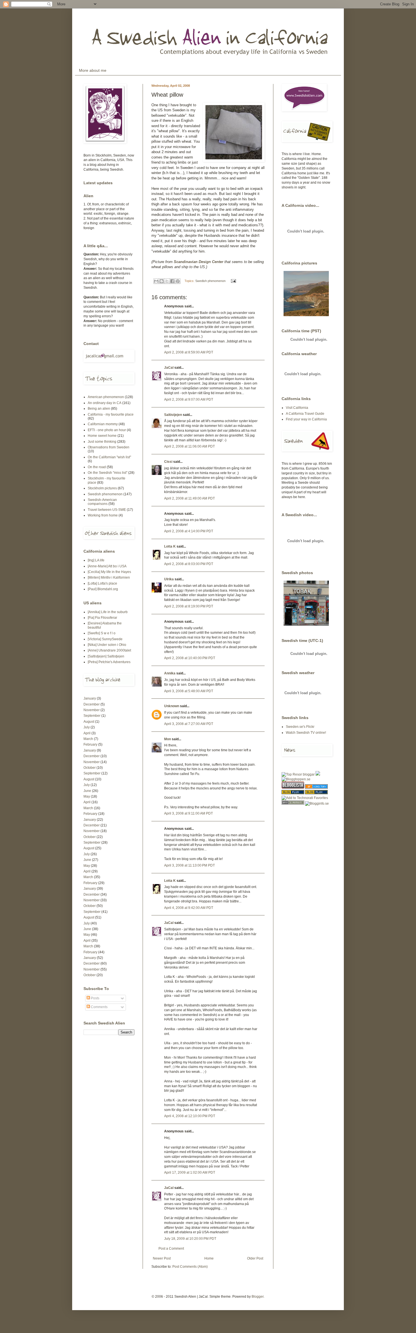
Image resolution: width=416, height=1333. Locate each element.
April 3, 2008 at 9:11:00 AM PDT (188, 813)
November (91, 710)
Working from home (103, 515)
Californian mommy (103, 424)
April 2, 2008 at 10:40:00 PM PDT (189, 658)
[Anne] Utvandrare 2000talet (109, 650)
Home (209, 1258)
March (88, 739)
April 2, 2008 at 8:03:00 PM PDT (188, 564)
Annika (169, 673)
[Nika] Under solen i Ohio (107, 645)
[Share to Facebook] (172, 281)
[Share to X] (167, 281)
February (90, 744)
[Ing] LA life (96, 560)
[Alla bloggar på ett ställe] (317, 804)
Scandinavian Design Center (199, 262)
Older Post (255, 1258)
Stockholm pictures (102, 488)
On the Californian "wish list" (109, 457)
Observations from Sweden (108, 447)
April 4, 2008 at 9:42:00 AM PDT (188, 908)
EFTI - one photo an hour (107, 430)
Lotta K (170, 546)
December (91, 704)
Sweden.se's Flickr (300, 727)
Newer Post (162, 1258)
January (89, 698)
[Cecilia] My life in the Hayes (109, 572)
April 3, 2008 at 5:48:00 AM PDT (188, 691)
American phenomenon (106, 397)
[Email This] (156, 281)
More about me (92, 70)
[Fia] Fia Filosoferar (102, 618)
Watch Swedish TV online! (306, 733)
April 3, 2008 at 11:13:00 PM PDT (189, 865)
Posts (94, 998)
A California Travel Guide (305, 414)
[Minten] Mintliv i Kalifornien (109, 577)
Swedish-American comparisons (102, 502)
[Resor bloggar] (298, 774)
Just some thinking (102, 442)
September (91, 716)
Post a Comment (171, 1248)
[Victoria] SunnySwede (105, 639)
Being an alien (99, 409)
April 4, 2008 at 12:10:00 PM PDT (189, 1116)
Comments (99, 1007)
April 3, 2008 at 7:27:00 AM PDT (188, 724)
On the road (97, 467)
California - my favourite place (111, 414)
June (87, 791)
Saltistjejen (173, 415)
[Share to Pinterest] (178, 281)
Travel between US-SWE (107, 510)
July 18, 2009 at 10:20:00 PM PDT (190, 1239)
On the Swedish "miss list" (107, 473)
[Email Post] (233, 281)
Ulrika (169, 579)
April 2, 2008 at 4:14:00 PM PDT (188, 531)
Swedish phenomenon (210, 281)
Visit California (297, 408)
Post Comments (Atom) (190, 1267)
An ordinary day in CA (104, 403)
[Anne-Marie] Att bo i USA (107, 566)
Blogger (257, 1297)
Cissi (168, 462)
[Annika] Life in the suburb (108, 612)
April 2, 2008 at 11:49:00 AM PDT (189, 498)
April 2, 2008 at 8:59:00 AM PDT (188, 352)
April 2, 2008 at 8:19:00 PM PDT (188, 606)
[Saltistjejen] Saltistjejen (106, 656)
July (86, 727)
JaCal (168, 368)
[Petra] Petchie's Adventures (109, 662)
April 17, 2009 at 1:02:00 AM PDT (189, 1172)
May (86, 796)
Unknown (171, 706)
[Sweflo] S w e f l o (101, 633)
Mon (167, 739)
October (89, 768)
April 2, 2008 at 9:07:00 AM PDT (188, 399)
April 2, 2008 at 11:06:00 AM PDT (189, 446)
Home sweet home (102, 436)
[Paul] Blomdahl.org (103, 589)
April (87, 733)
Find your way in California (306, 419)
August (88, 722)
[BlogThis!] (161, 281)
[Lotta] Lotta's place (102, 583)
